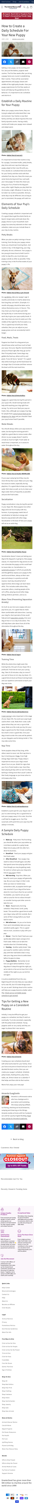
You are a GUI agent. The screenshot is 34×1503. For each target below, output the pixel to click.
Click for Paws (6, 1356)
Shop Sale (5, 1408)
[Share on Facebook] (5, 62)
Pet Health (5, 1435)
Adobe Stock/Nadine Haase (16, 552)
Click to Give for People (9, 1346)
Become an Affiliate (8, 1304)
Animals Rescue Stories (9, 1422)
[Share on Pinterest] (29, 62)
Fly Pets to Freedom (8, 1470)
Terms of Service (7, 1319)
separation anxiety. (17, 618)
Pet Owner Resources (9, 1432)
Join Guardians (24, 2)
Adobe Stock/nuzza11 (14, 155)
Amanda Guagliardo (18, 39)
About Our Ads (6, 1332)
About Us (5, 1301)
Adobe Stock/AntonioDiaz (16, 395)
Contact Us (5, 1294)
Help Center (6, 1288)
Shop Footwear (7, 1394)
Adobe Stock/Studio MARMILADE (18, 474)
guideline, (8, 297)
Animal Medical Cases (9, 1467)
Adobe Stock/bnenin (14, 1057)
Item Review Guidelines (10, 1329)
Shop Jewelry (6, 1404)
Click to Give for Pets (9, 1343)
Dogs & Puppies (7, 1429)
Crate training (6, 716)
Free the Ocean (7, 1363)
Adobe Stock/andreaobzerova (17, 712)
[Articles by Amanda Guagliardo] (5, 1100)
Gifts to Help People (8, 1460)
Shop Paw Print (7, 1388)
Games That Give (7, 1367)
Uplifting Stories (7, 1442)
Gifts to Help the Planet (9, 1463)
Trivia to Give (6, 1353)
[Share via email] (23, 62)
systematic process (8, 570)
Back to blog (18, 1139)
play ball (12, 873)
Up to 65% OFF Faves (17, 1165)
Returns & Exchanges (9, 1291)
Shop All (4, 1381)
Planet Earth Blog (8, 1445)
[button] (24, 7)
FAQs (3, 1298)
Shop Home (6, 1398)
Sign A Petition (7, 1370)
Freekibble (5, 1360)
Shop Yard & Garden (8, 1401)
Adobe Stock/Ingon (14, 654)
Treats (4, 400)
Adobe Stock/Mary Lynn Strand (18, 293)
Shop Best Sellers (7, 1384)
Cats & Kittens (6, 1425)
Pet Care (5, 1439)
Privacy (4, 1322)
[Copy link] (17, 62)
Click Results (6, 1308)
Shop (14, 2)
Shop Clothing (6, 1391)
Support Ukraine (7, 1473)
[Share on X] (11, 62)
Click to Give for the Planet (11, 1350)
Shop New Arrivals (8, 1411)
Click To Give (6, 2)
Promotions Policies (8, 1325)
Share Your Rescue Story (10, 1449)
